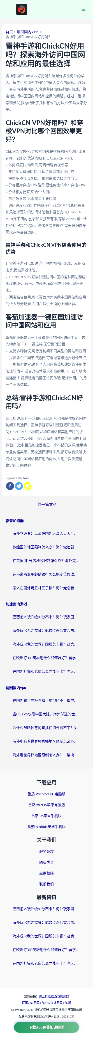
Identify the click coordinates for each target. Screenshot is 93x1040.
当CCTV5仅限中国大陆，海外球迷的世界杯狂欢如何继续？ (46, 714)
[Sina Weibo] (28, 486)
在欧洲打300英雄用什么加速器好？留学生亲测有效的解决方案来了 (46, 658)
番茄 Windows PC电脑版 (46, 794)
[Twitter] (19, 486)
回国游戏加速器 (58, 996)
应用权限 (46, 873)
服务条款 (46, 851)
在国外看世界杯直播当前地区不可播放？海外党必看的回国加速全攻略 (46, 700)
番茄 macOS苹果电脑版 (46, 805)
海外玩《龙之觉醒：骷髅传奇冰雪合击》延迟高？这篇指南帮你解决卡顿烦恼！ (46, 631)
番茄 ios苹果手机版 (46, 816)
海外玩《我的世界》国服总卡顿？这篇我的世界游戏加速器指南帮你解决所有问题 (46, 644)
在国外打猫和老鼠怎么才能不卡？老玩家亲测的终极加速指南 (46, 671)
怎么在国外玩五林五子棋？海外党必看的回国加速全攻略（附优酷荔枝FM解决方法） (46, 588)
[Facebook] (10, 486)
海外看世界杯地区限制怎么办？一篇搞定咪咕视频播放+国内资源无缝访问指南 (46, 755)
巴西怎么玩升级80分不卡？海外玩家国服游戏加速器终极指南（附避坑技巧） (46, 617)
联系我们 (46, 884)
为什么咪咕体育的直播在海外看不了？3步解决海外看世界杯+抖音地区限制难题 (46, 728)
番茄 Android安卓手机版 (47, 827)
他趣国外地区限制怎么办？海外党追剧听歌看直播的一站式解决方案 (46, 547)
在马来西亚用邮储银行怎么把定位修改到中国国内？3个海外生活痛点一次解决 (46, 574)
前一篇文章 (47, 505)
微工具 (43, 996)
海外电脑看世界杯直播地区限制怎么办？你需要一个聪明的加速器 (46, 741)
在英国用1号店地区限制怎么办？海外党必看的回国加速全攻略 (46, 561)
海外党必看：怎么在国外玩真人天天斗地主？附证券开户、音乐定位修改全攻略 (46, 533)
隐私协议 (46, 862)
